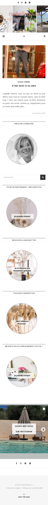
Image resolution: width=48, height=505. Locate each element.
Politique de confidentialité (32, 488)
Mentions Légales (14, 488)
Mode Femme (24, 82)
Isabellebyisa (24, 14)
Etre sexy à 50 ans (24, 86)
